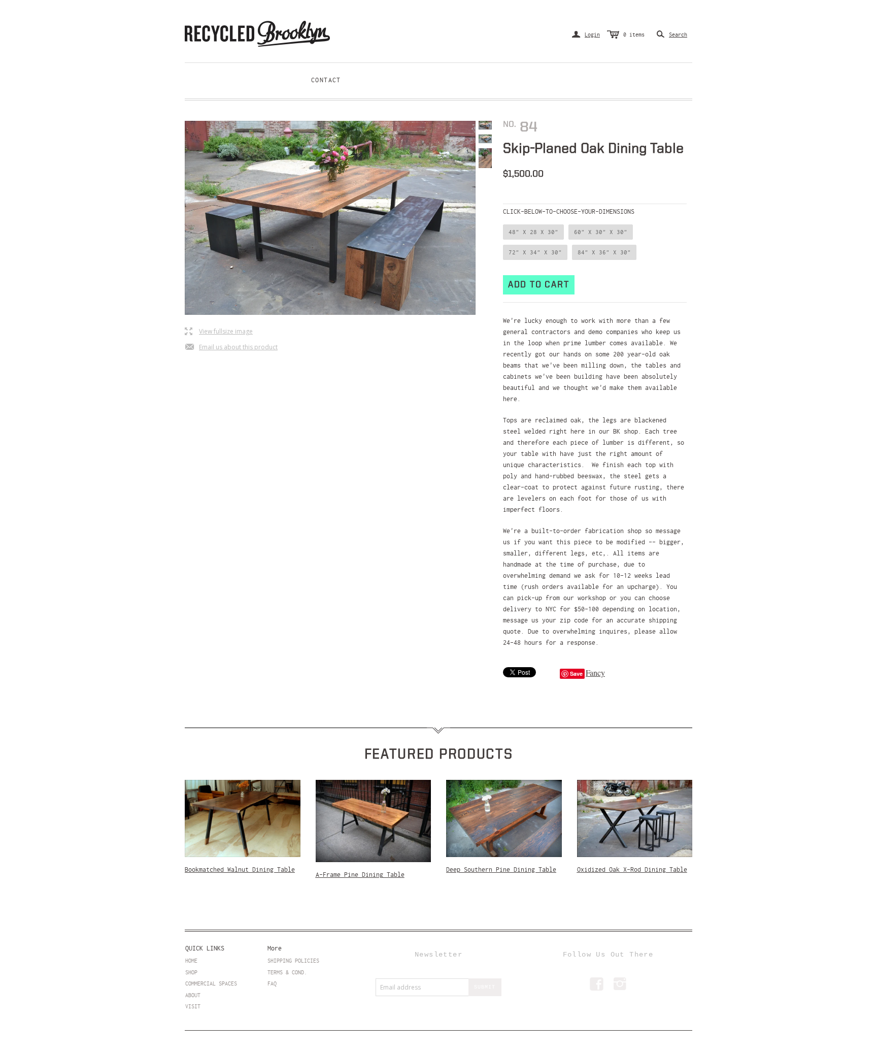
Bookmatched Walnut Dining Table (240, 869)
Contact (326, 80)
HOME (191, 961)
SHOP (191, 972)
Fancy (595, 672)
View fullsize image (219, 331)
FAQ (272, 983)
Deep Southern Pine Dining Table (501, 869)
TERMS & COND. (287, 972)
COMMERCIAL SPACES (211, 983)
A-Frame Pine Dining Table (360, 874)
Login (586, 34)
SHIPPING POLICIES (293, 961)
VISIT (192, 1006)
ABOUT (192, 995)
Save (576, 673)
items (634, 34)
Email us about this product (231, 347)
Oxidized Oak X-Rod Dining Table (632, 869)
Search (678, 34)
